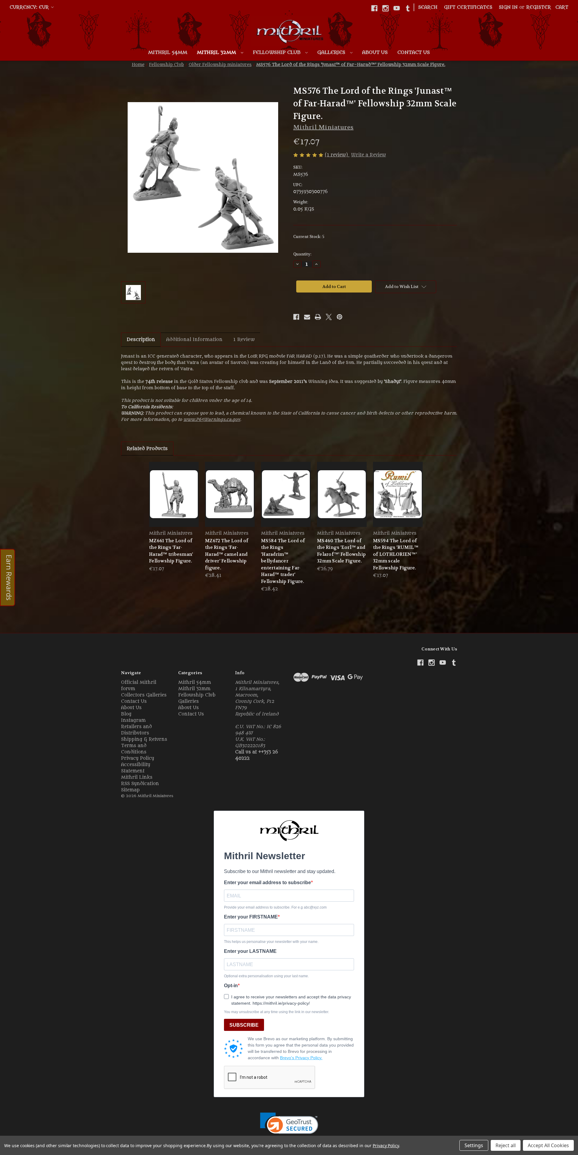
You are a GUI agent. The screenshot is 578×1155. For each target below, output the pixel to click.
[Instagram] (385, 8)
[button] (289, 1127)
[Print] (318, 317)
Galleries (332, 52)
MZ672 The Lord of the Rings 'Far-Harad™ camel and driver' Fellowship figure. (226, 554)
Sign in (508, 7)
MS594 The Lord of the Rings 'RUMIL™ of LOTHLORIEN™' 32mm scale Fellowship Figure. (395, 554)
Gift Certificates (468, 7)
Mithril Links (136, 777)
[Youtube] (396, 8)
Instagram (133, 720)
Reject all (506, 1145)
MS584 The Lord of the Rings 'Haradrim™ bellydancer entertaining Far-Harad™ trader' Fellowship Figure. (283, 561)
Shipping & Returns (144, 739)
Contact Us (413, 52)
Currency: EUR (30, 7)
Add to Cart (174, 499)
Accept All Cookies (548, 1145)
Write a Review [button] (368, 155)
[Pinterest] (340, 317)
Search (427, 7)
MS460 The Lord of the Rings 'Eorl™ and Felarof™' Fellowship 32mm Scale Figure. (341, 551)
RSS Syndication (140, 783)
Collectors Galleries (143, 695)
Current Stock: (308, 236)
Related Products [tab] (147, 448)
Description (141, 339)
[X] (329, 317)
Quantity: (302, 254)
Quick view (173, 488)
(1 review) (337, 155)
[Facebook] (374, 8)
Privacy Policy (137, 758)
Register (538, 7)
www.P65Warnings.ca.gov (211, 419)
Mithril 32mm (217, 52)
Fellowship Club (277, 52)
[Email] (307, 317)
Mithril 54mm (167, 52)
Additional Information (194, 339)
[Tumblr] (408, 8)
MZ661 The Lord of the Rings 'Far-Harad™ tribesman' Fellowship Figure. (171, 551)
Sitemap (130, 790)
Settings (474, 1145)
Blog (126, 714)
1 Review (244, 339)
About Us (375, 52)
